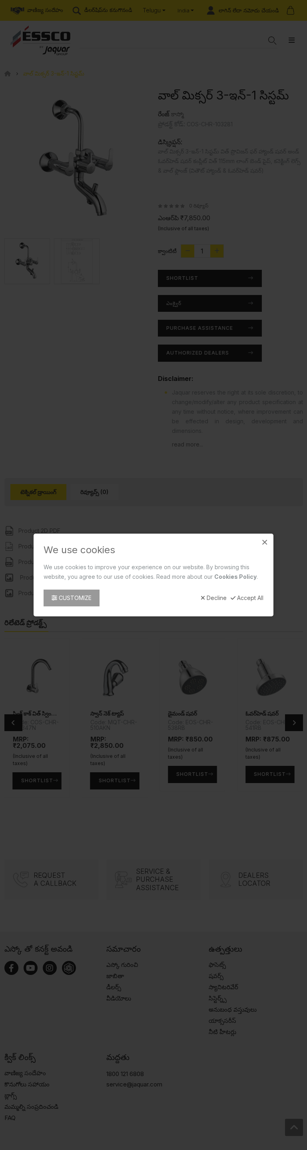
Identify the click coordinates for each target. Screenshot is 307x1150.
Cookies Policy (235, 576)
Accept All (249, 598)
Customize (74, 597)
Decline (216, 598)
